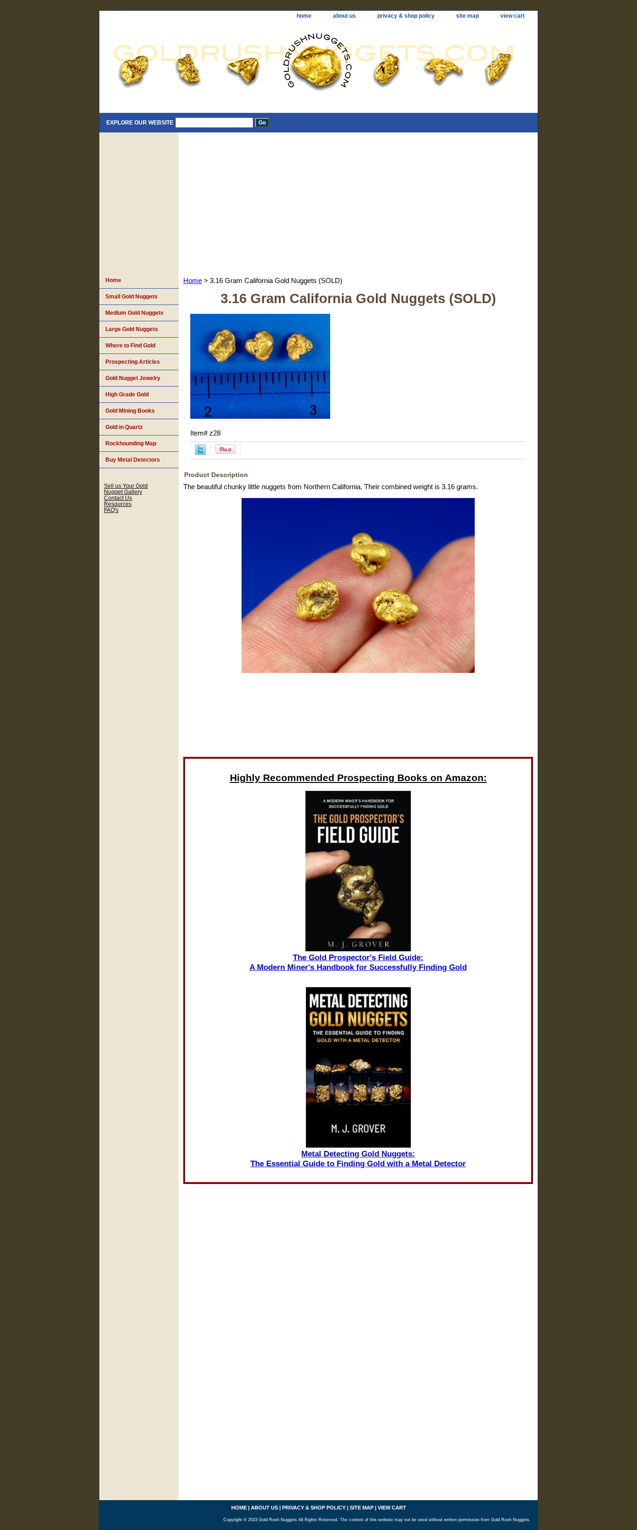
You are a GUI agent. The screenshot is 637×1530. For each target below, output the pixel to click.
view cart (512, 16)
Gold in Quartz (124, 427)
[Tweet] (200, 453)
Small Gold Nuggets (131, 296)
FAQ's (111, 510)
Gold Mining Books (130, 411)
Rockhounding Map (130, 443)
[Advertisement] (358, 202)
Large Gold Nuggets (131, 329)
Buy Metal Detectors (132, 460)
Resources (118, 504)
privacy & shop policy (406, 16)
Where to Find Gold (130, 345)
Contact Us (118, 498)
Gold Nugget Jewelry (132, 378)
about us (344, 16)
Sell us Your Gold (126, 486)
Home (192, 280)
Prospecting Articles (132, 362)
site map (467, 16)
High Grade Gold (127, 394)
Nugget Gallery (123, 492)
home (304, 16)
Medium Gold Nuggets (134, 313)
